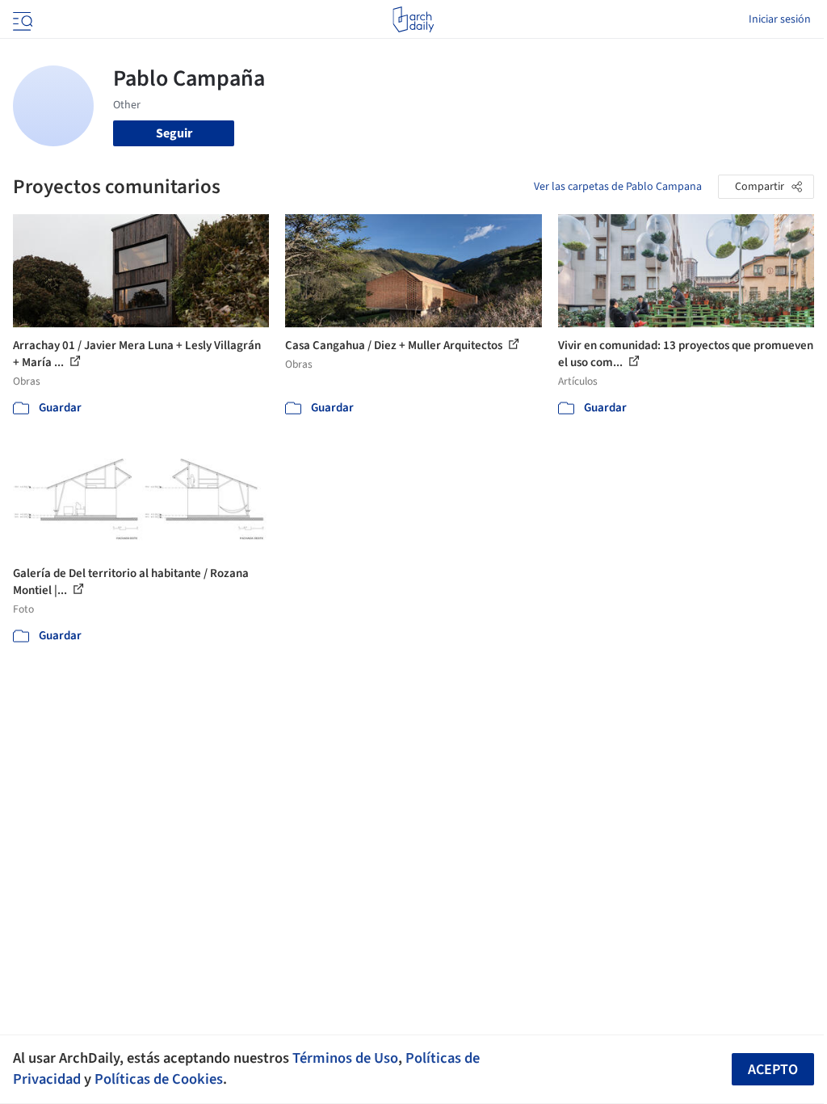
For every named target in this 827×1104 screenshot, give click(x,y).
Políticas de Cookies (158, 1078)
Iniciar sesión (780, 19)
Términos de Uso (345, 1057)
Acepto (773, 1070)
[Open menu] (21, 19)
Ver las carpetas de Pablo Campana (618, 186)
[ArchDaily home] (413, 19)
